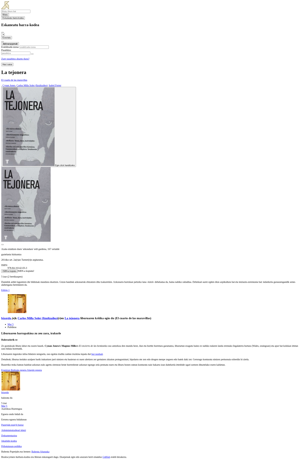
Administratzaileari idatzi (13, 430)
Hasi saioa (7, 64)
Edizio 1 (5, 290)
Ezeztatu (7, 38)
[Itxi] (2, 32)
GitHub (106, 457)
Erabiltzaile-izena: (10, 47)
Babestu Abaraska (40, 451)
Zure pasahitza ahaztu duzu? (15, 58)
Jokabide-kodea (9, 441)
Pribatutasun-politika (11, 446)
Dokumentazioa (9, 435)
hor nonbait (97, 354)
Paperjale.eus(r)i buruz (12, 425)
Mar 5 (11, 324)
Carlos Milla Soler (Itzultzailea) (38, 318)
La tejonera (72, 318)
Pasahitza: (6, 50)
